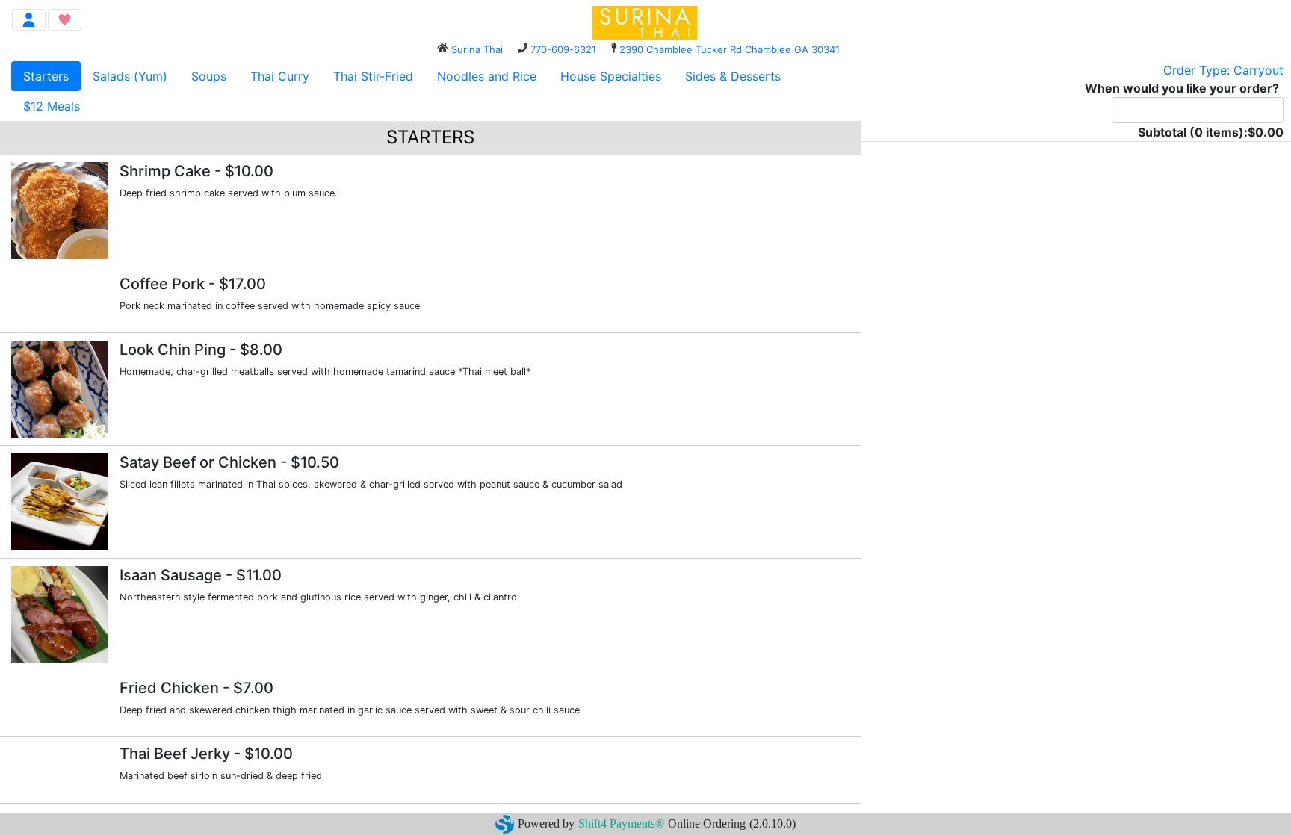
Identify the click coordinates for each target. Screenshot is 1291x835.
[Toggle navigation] (29, 20)
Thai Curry (279, 76)
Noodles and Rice (486, 76)
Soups (208, 76)
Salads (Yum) (130, 76)
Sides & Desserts (733, 76)
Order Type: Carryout (1223, 70)
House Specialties (610, 76)
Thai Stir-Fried (373, 76)
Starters (46, 76)
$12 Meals (51, 106)
